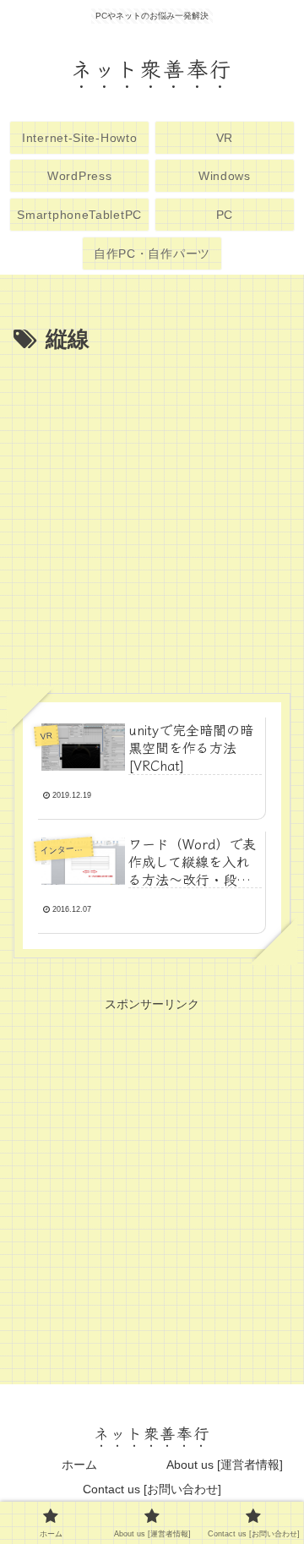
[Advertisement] (152, 520)
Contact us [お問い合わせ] (152, 1489)
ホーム (79, 1464)
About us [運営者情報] (224, 1464)
